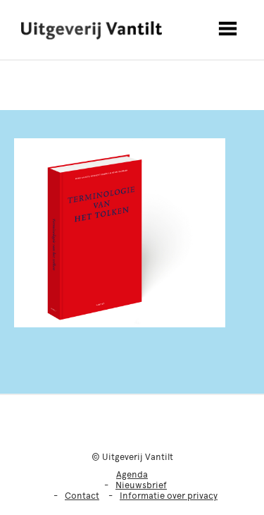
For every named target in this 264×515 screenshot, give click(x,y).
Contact (82, 495)
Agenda (132, 474)
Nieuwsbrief (141, 485)
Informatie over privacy (169, 495)
